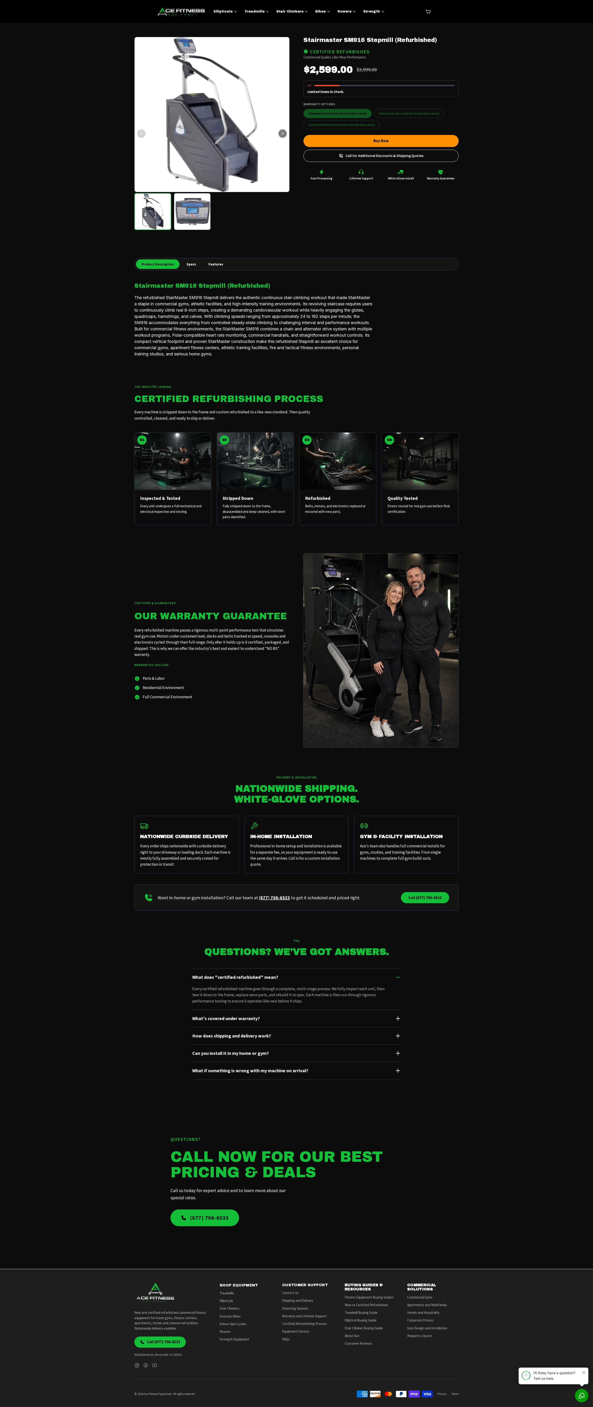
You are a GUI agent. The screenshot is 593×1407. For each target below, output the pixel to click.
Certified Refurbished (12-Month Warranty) (341, 125)
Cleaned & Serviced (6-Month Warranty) (409, 113)
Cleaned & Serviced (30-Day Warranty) (337, 113)
